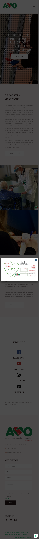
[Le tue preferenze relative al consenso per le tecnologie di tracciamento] (36, 536)
